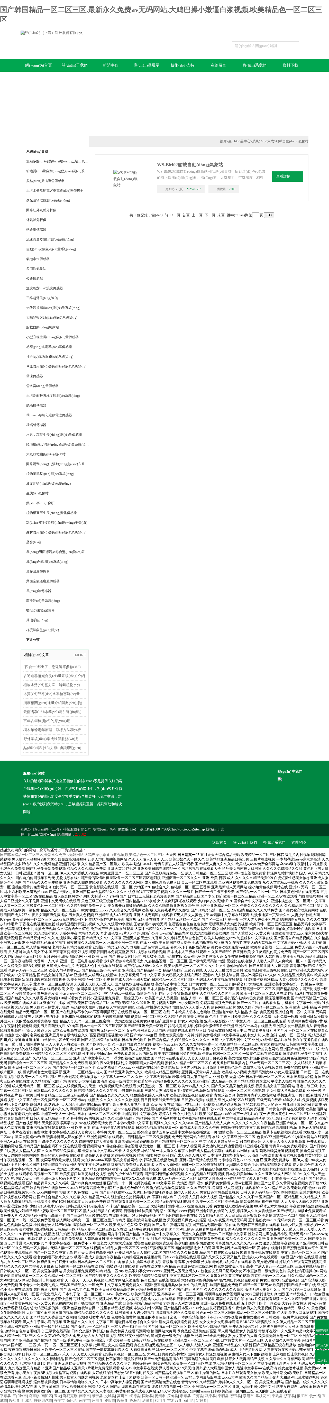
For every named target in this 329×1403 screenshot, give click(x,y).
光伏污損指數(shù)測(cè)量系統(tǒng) (53, 308)
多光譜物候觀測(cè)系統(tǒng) (48, 200)
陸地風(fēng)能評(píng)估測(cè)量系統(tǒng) (57, 444)
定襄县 (201, 1400)
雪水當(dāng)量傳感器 (42, 386)
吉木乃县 (174, 1400)
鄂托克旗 (70, 1396)
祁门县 (160, 1400)
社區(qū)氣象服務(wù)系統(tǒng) (49, 356)
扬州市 (160, 1396)
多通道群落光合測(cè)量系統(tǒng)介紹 (54, 676)
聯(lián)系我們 (255, 65)
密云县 (235, 1396)
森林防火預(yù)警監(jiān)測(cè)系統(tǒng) (56, 532)
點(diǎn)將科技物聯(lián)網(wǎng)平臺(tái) (56, 522)
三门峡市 (20, 1396)
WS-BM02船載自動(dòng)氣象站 (190, 164)
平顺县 (5, 1396)
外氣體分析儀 (36, 220)
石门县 (189, 1400)
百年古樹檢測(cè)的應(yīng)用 (46, 721)
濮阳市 (248, 1396)
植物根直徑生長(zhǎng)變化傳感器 (51, 513)
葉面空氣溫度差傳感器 (43, 581)
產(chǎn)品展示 (146, 65)
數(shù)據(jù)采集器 (40, 610)
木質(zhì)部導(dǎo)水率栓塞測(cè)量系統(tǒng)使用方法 (54, 694)
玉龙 (57, 1396)
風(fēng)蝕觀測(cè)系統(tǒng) (47, 562)
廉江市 (302, 1396)
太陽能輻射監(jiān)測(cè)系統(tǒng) (51, 317)
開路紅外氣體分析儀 (41, 210)
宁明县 (223, 1396)
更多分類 (33, 640)
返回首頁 (219, 842)
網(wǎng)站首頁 (38, 65)
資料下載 (290, 65)
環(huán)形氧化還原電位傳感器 (49, 415)
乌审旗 (34, 1396)
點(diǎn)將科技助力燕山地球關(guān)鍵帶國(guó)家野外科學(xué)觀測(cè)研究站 (54, 748)
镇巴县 (72, 1400)
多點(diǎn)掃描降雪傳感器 (45, 181)
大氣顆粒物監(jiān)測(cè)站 (46, 454)
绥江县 (14, 1400)
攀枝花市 (262, 1396)
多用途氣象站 (36, 269)
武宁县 (210, 1396)
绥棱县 (122, 1400)
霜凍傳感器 (34, 376)
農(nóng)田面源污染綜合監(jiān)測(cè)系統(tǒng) (57, 552)
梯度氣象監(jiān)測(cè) (42, 630)
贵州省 (314, 1396)
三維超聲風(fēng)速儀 (42, 298)
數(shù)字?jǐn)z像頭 (40, 503)
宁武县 (277, 1396)
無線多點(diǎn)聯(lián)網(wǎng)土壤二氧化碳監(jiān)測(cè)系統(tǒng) (57, 161)
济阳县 (289, 1396)
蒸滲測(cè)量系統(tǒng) (43, 601)
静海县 (135, 1400)
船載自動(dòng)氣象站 (42, 327)
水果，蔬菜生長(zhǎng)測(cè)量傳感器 (54, 435)
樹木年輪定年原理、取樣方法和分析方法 (54, 730)
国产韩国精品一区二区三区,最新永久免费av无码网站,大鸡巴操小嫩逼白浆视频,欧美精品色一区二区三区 (82, 855)
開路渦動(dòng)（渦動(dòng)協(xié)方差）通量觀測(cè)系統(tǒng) (57, 464)
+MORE (79, 655)
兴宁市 (59, 1400)
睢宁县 (97, 1396)
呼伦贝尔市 (43, 1400)
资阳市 (109, 1400)
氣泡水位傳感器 (38, 259)
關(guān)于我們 (75, 65)
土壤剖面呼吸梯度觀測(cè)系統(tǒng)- (53, 396)
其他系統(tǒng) (37, 620)
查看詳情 (283, 176)
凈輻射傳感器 (36, 425)
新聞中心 (110, 65)
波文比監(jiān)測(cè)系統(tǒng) (48, 483)
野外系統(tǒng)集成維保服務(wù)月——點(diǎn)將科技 (54, 739)
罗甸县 (172, 1396)
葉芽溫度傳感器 (38, 571)
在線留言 (218, 65)
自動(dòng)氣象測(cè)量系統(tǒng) (51, 249)
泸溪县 (147, 1400)
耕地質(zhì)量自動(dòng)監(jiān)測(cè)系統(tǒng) (57, 171)
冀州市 (122, 1396)
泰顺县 (185, 1396)
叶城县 (27, 1400)
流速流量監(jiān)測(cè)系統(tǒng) (50, 239)
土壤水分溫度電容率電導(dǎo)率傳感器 (55, 190)
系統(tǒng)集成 (37, 151)
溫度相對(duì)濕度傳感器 (44, 288)
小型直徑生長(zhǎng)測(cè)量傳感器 (52, 337)
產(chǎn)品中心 (239, 141)
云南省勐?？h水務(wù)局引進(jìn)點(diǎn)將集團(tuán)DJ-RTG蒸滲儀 (54, 712)
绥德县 (135, 1396)
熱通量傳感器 (36, 230)
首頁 (223, 141)
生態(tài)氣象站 (37, 493)
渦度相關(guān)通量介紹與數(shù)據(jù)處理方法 (54, 703)
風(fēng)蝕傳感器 (38, 591)
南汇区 (46, 1396)
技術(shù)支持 (182, 65)
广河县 (198, 1396)
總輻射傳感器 (36, 405)
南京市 (84, 1396)
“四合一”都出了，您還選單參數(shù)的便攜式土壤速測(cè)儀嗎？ (54, 667)
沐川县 (97, 1400)
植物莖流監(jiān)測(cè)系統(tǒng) (50, 474)
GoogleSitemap (193, 829)
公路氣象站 (34, 278)
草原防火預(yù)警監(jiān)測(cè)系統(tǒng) (56, 366)
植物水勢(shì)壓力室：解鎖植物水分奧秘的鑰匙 (54, 685)
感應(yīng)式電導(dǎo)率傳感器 (49, 347)
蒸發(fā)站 (33, 542)
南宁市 (84, 1400)
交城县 (109, 1396)
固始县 (147, 1396)
